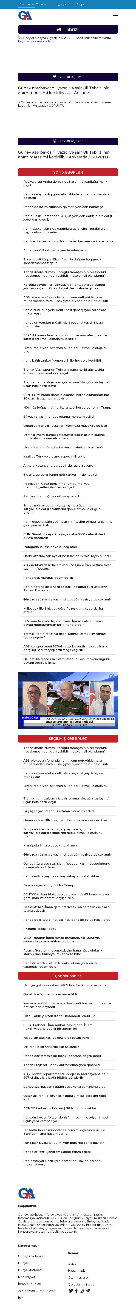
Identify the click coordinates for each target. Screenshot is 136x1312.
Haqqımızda (77, 1270)
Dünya (23, 1263)
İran (21, 1298)
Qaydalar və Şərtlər (82, 1284)
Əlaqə (72, 1263)
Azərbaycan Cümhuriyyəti (37, 1291)
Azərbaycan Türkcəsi (33, 4)
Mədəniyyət (26, 1277)
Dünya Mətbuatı (30, 1270)
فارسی (62, 4)
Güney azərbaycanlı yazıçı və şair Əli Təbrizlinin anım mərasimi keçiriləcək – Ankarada (64, 90)
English (81, 4)
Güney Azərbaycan (31, 1256)
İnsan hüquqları (29, 1284)
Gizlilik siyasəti (78, 1277)
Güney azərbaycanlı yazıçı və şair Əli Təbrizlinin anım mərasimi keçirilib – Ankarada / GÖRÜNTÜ (65, 155)
